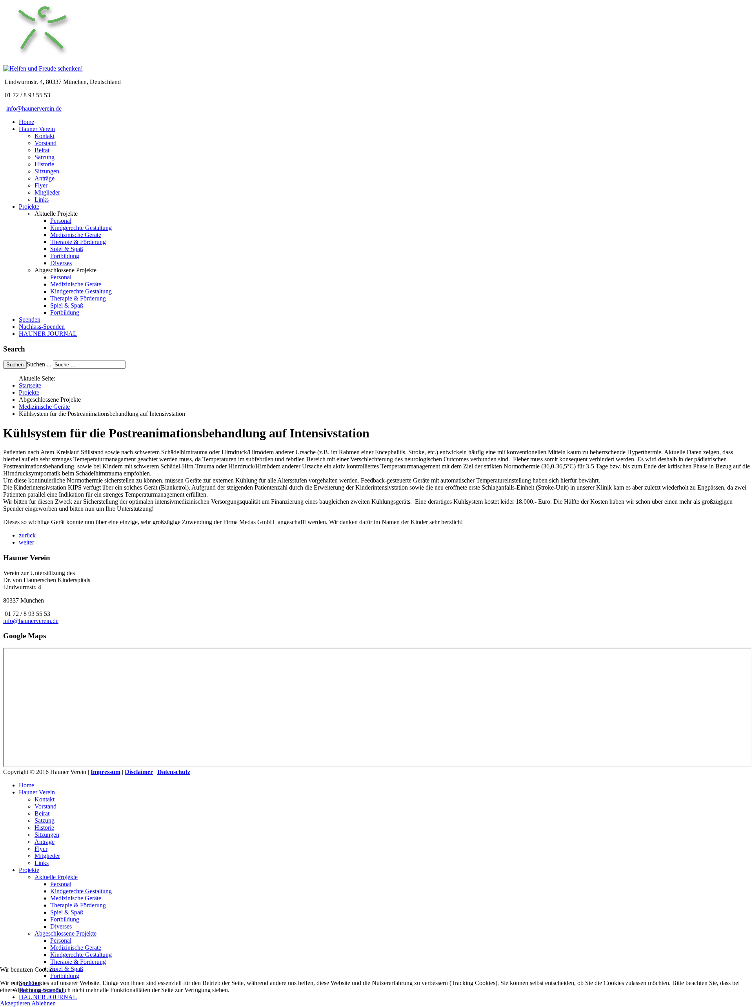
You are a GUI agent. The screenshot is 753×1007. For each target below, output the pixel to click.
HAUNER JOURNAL (48, 333)
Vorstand (45, 143)
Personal (60, 220)
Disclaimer (139, 771)
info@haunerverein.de (34, 108)
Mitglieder (47, 192)
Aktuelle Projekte (56, 877)
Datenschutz (173, 771)
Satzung (45, 157)
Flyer (41, 185)
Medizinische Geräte (75, 234)
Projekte (29, 206)
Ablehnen (43, 1003)
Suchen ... (39, 364)
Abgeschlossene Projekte (65, 933)
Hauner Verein (37, 129)
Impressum (105, 771)
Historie (44, 164)
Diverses (61, 263)
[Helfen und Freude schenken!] (42, 61)
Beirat (42, 150)
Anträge (45, 178)
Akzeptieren (15, 1003)
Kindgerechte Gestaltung (81, 227)
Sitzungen (47, 171)
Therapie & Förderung (78, 242)
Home (26, 121)
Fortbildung (64, 256)
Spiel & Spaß (66, 249)
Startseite (30, 385)
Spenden (29, 319)
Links (42, 199)
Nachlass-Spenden (42, 326)
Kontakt (45, 136)
